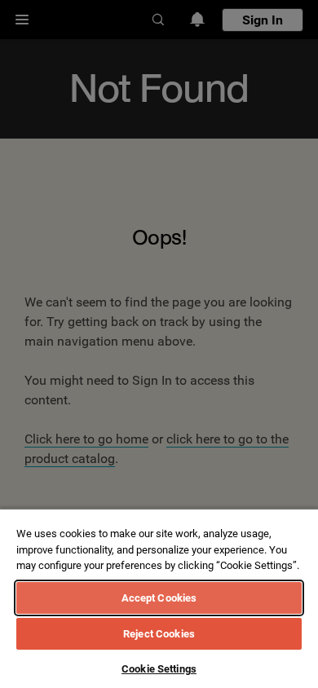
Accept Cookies (159, 598)
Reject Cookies (159, 634)
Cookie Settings (159, 669)
